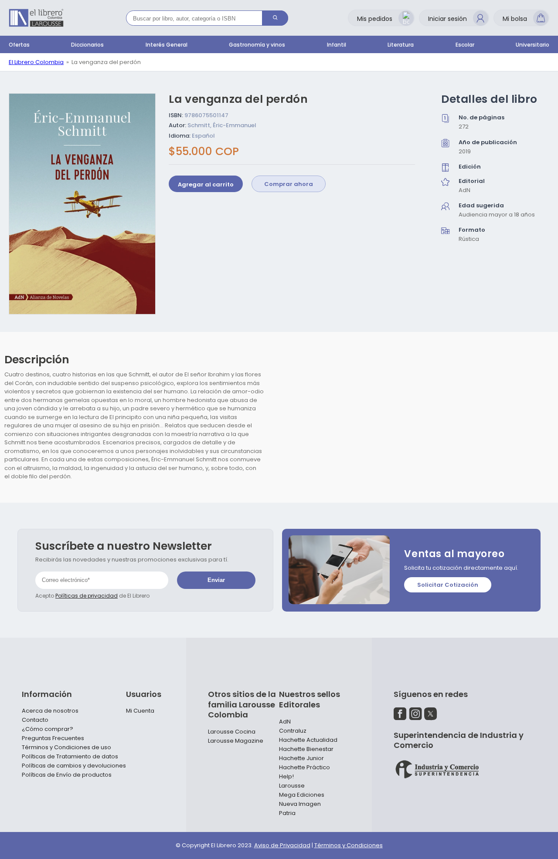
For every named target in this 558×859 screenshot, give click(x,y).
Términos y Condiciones (348, 845)
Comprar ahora (288, 184)
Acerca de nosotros (50, 710)
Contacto (35, 720)
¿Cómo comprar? (47, 729)
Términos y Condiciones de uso (66, 747)
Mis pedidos (374, 19)
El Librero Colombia (36, 62)
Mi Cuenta (140, 710)
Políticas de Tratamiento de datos (70, 756)
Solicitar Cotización (447, 585)
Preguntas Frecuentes (53, 738)
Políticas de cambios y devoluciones (74, 765)
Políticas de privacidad (86, 595)
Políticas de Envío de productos (67, 774)
